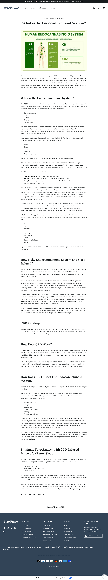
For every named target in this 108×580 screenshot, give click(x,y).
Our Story (25, 525)
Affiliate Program (48, 528)
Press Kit (66, 541)
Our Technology (68, 534)
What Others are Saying (50, 534)
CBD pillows (25, 484)
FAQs (65, 525)
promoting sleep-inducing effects (37, 299)
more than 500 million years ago (54, 208)
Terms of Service (48, 537)
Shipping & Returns (27, 534)
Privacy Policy (47, 541)
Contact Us (46, 525)
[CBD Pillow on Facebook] (4, 528)
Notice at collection (43, 578)
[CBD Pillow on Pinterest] (12, 528)
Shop (25, 8)
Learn (33, 8)
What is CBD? (68, 531)
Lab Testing (67, 528)
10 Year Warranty (27, 531)
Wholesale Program (48, 531)
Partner (53, 8)
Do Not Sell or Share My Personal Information (60, 555)
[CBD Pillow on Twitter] (8, 528)
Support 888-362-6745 (29, 537)
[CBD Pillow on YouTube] (4, 531)
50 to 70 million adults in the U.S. (52, 283)
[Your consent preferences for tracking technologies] (105, 577)
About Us (42, 8)
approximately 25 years (68, 76)
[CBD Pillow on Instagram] (15, 528)
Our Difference (26, 528)
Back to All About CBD (55, 507)
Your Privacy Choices (59, 578)
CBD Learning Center (70, 537)
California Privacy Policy (43, 555)
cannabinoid (49, 18)
